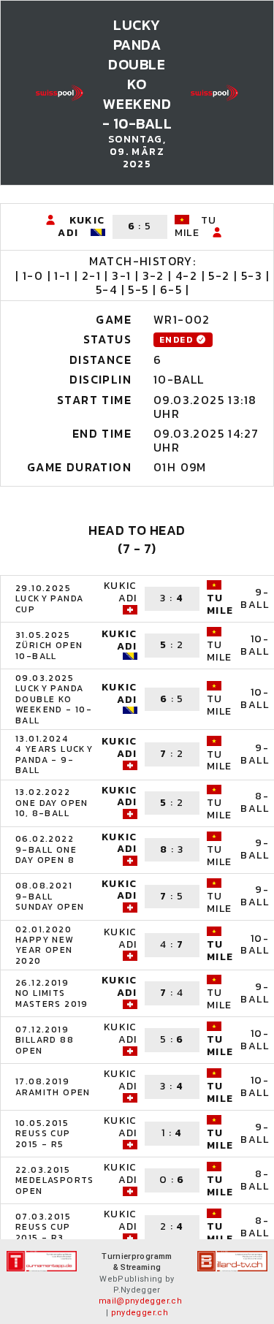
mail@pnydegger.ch (140, 1301)
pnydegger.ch (139, 1312)
